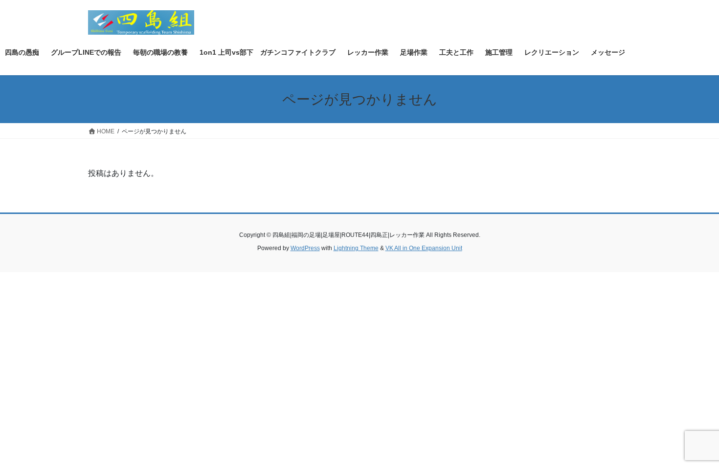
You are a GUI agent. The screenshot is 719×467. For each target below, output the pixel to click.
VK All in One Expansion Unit (423, 248)
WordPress (305, 248)
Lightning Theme (356, 248)
